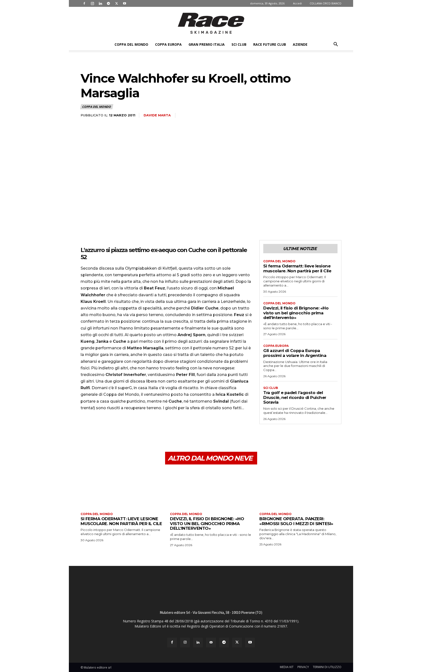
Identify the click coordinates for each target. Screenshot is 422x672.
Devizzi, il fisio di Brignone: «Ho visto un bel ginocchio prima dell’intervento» (295, 313)
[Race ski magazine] (211, 23)
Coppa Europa (168, 44)
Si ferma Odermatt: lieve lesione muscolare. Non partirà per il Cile (297, 268)
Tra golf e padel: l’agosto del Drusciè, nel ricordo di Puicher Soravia (294, 397)
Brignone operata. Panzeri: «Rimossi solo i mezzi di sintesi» (296, 521)
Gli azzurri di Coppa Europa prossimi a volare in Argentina (294, 353)
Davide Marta (157, 115)
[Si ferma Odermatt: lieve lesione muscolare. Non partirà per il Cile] (122, 489)
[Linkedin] (100, 3)
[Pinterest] (108, 428)
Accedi (297, 3)
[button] (335, 45)
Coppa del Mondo (131, 44)
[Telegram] (108, 3)
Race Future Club (269, 44)
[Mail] (211, 642)
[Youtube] (124, 3)
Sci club (239, 44)
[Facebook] (84, 3)
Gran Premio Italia (207, 44)
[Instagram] (92, 3)
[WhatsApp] (119, 428)
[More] (131, 428)
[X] (116, 3)
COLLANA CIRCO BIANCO (325, 3)
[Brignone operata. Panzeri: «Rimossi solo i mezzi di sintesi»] (300, 489)
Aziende (300, 44)
